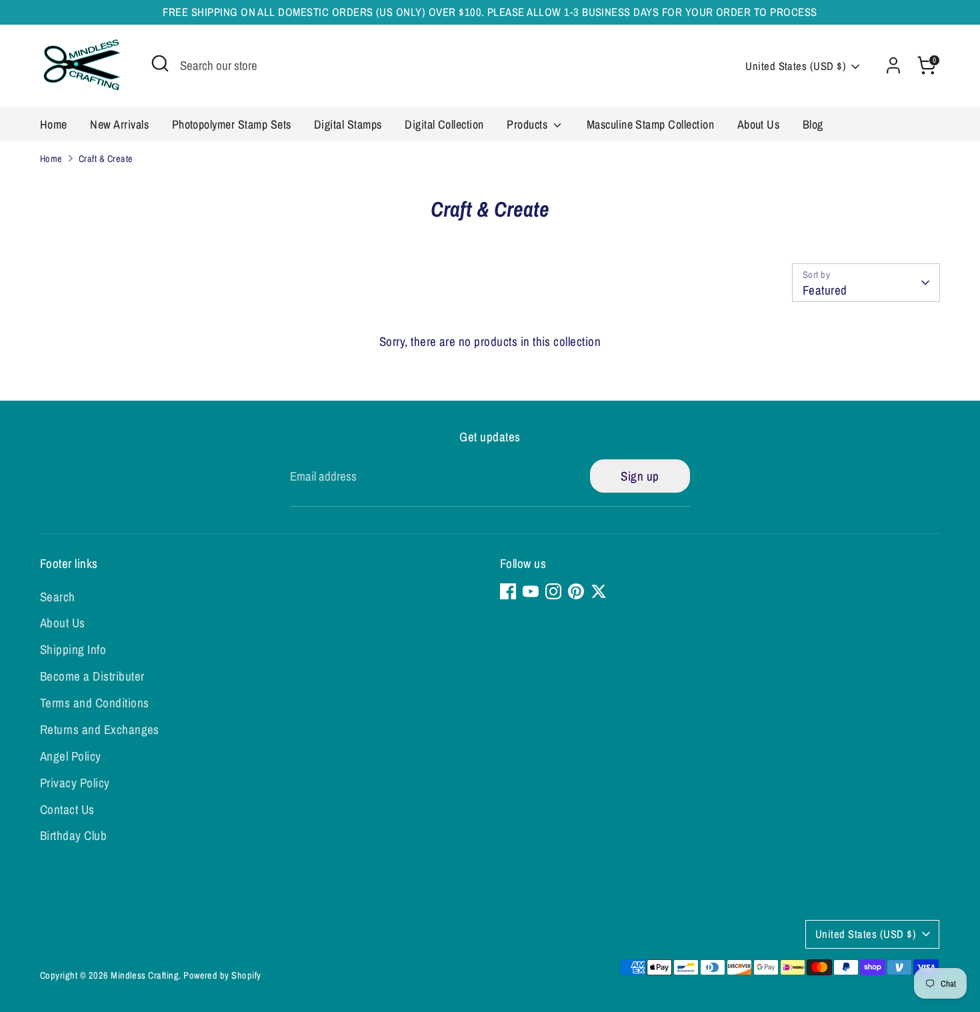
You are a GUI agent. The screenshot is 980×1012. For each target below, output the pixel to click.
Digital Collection (444, 124)
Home (53, 124)
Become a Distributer (92, 676)
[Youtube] (531, 591)
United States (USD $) (795, 66)
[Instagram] (553, 591)
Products (528, 124)
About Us (758, 124)
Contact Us (67, 809)
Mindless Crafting (145, 975)
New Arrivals (119, 124)
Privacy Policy (75, 782)
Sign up (640, 476)
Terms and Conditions (94, 702)
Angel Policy (70, 756)
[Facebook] (508, 591)
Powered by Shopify (222, 975)
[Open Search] (160, 63)
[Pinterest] (576, 591)
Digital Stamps (348, 124)
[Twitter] (599, 591)
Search (57, 596)
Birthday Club (73, 835)
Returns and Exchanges (99, 729)
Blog (813, 124)
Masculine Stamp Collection (650, 124)
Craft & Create (106, 158)
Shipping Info (73, 649)
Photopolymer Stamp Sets (231, 124)
